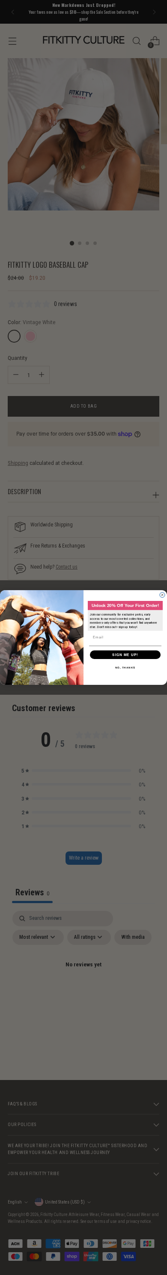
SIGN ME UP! (125, 654)
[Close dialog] (162, 594)
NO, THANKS (125, 667)
